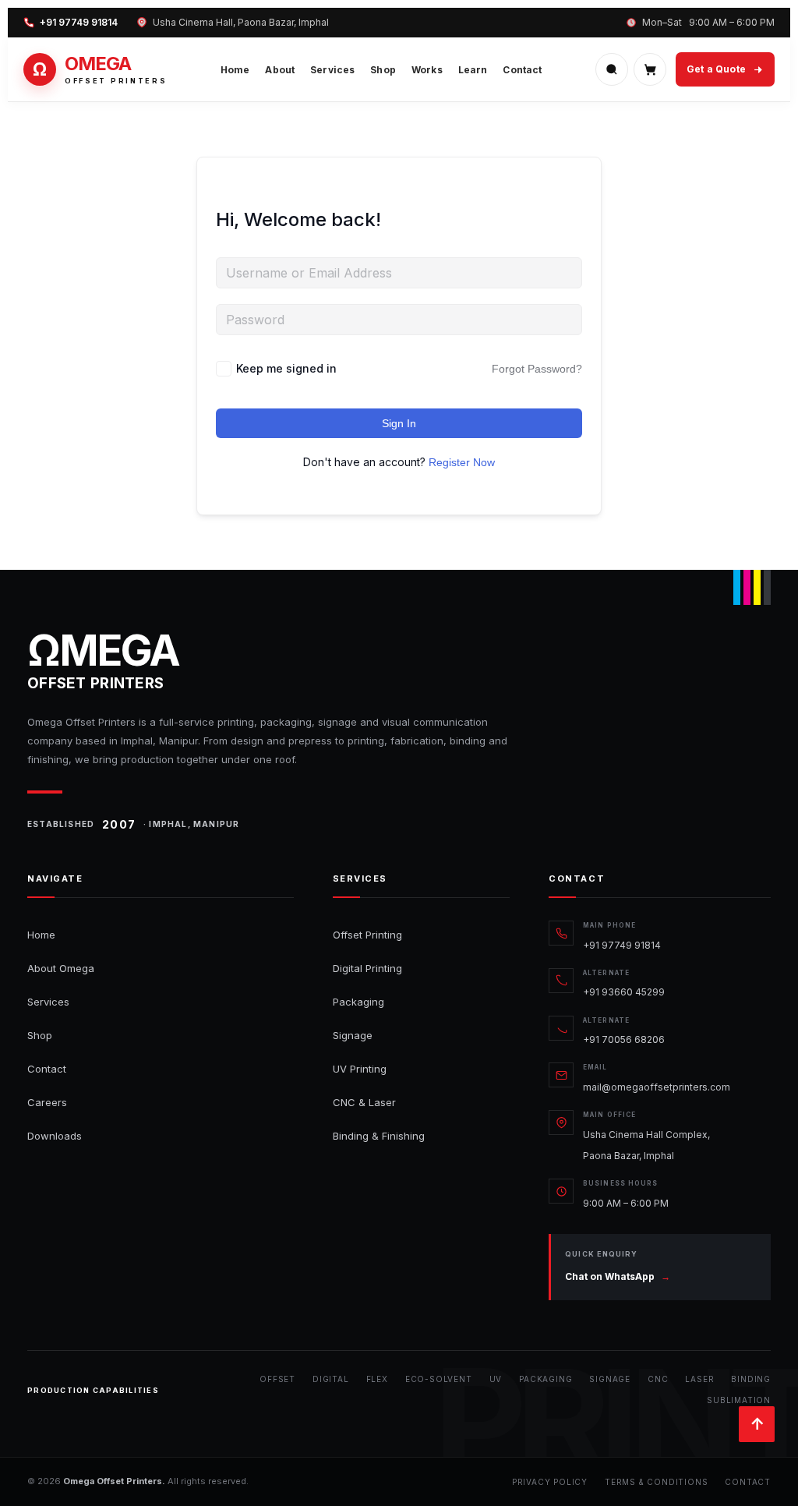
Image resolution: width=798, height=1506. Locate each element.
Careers (47, 1102)
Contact (522, 70)
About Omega (60, 968)
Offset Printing (367, 934)
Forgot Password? (537, 368)
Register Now (462, 462)
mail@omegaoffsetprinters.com (656, 1087)
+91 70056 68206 (624, 1039)
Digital (330, 1379)
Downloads (54, 1136)
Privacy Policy (550, 1482)
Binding (751, 1379)
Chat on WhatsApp (617, 1276)
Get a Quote (716, 69)
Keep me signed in (286, 368)
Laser (699, 1379)
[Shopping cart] (650, 69)
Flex (377, 1379)
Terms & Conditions (656, 1482)
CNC (658, 1379)
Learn (473, 70)
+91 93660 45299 (624, 992)
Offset (277, 1379)
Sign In (399, 423)
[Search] (611, 69)
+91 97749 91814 (79, 22)
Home (235, 70)
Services (332, 70)
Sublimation (739, 1400)
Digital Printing (367, 968)
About (280, 70)
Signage (353, 1035)
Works (427, 70)
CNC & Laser (364, 1102)
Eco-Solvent (438, 1379)
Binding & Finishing (379, 1136)
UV (496, 1379)
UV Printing (360, 1068)
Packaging (358, 1001)
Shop (383, 70)
